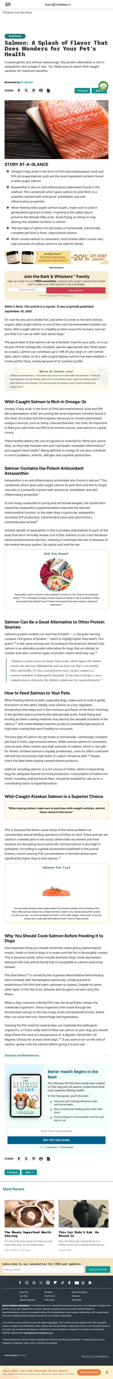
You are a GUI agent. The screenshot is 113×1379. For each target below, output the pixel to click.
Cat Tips (24, 1296)
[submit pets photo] (56, 17)
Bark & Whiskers (11, 1355)
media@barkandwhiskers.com (38, 1332)
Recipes (48, 1292)
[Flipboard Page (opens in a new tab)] (57, 1282)
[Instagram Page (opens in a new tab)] (28, 1282)
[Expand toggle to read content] (106, 1055)
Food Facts (15, 36)
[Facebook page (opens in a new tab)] (21, 1282)
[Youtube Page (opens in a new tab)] (78, 1283)
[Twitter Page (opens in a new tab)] (42, 1282)
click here (52, 1322)
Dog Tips (24, 1292)
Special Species (27, 1300)
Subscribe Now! (98, 1269)
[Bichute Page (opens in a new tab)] (85, 1282)
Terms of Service (67, 295)
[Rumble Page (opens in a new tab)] (91, 1282)
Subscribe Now (89, 1372)
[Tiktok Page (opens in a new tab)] (64, 1282)
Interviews (49, 1300)
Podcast (76, 1296)
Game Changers (79, 1292)
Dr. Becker (27, 82)
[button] (8, 4)
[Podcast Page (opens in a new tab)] (71, 1282)
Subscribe (76, 1300)
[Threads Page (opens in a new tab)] (35, 1282)
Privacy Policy (51, 295)
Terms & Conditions (94, 1356)
